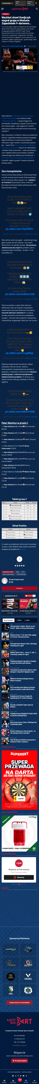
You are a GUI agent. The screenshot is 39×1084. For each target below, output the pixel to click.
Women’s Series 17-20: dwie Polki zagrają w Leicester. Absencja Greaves (23, 636)
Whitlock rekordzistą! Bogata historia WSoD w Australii (21, 679)
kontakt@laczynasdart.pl (19, 1045)
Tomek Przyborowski (16, 46)
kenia (17, 572)
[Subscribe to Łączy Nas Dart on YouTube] (30, 596)
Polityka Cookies (26, 1072)
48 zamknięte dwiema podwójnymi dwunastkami (18, 156)
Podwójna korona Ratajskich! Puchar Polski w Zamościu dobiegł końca (23, 714)
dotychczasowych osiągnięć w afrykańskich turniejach (18, 146)
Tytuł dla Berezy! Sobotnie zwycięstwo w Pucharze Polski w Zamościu (23, 741)
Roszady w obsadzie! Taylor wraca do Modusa (21, 706)
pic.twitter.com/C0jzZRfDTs (19, 228)
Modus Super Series (8, 574)
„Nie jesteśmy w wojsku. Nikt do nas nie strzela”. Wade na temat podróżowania (22, 627)
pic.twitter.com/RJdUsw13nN (19, 294)
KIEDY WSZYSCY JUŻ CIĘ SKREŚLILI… (10, 611)
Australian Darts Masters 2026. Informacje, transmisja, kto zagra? (23, 644)
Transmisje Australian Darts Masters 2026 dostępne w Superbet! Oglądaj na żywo (23, 671)
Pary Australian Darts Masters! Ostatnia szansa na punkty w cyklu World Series (22, 688)
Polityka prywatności (14, 1072)
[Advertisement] (19, 94)
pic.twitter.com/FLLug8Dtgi (19, 353)
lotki (23, 572)
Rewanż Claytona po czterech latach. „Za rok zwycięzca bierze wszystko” (23, 732)
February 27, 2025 (31, 234)
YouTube (22, 549)
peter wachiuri (21, 574)
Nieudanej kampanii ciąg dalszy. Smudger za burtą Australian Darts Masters (23, 662)
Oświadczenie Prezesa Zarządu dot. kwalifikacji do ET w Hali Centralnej (21, 697)
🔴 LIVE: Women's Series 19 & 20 (28, 611)
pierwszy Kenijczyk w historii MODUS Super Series (17, 117)
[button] (35, 607)
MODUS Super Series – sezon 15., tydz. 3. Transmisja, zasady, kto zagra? (23, 653)
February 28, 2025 (31, 417)
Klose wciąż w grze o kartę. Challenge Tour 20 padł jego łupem (23, 723)
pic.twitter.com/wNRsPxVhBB (20, 411)
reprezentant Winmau (9, 121)
